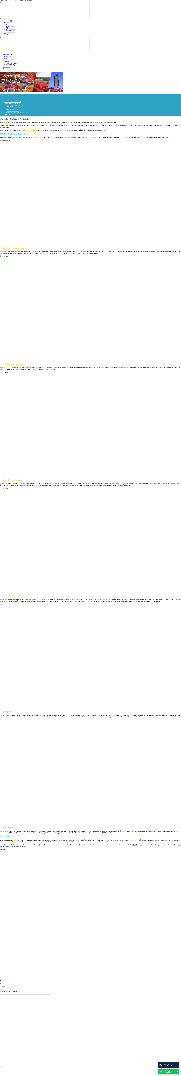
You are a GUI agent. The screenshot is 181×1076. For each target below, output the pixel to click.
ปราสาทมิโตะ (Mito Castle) (12, 108)
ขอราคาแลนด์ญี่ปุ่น (7, 20)
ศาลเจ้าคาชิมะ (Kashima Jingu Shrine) (14, 109)
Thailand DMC (6, 33)
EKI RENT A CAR (10, 30)
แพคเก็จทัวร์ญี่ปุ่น (7, 22)
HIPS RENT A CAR (10, 32)
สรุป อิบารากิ (7, 114)
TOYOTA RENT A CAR (11, 29)
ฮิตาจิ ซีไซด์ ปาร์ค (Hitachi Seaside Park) (15, 105)
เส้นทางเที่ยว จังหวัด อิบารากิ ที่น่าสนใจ (12, 102)
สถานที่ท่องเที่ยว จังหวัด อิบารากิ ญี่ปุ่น (12, 103)
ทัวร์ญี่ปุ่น (141, 845)
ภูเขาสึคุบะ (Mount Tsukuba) (13, 111)
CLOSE (2, 1067)
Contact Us (5, 34)
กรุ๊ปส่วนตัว (5, 24)
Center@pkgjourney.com (9, 964)
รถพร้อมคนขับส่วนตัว (8, 26)
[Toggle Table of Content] (1, 99)
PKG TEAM (3, 989)
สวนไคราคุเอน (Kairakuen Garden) (14, 106)
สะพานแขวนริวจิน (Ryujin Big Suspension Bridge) (17, 112)
